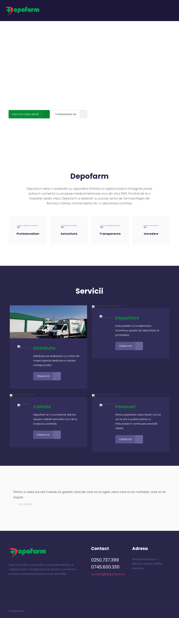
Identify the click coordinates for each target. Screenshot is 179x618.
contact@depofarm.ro (108, 574)
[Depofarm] (22, 10)
